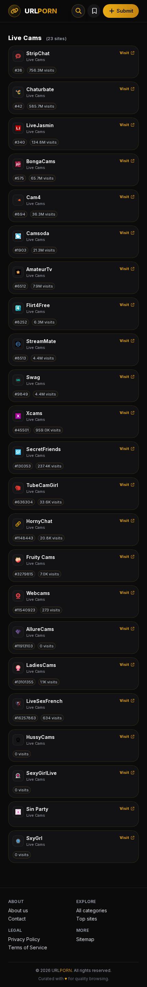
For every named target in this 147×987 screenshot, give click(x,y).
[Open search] (78, 10)
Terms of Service (27, 947)
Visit (125, 52)
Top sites (86, 919)
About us (18, 910)
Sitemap (85, 939)
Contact (17, 919)
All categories (91, 910)
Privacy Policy (24, 939)
